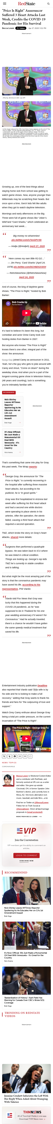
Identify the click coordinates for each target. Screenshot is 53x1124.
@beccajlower (22, 809)
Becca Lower (8, 28)
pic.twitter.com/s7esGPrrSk (27, 240)
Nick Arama (8, 961)
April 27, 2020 (37, 246)
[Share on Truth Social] (9, 756)
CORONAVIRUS (8, 766)
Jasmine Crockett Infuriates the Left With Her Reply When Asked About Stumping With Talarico (26, 1098)
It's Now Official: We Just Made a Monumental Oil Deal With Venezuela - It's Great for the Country (25, 955)
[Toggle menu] (4, 3)
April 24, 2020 (26, 277)
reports (33, 466)
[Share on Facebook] (15, 756)
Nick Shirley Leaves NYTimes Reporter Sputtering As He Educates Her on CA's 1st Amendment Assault (23, 910)
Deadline (42, 685)
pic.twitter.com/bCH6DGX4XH (30, 267)
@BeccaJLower (41, 802)
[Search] (48, 3)
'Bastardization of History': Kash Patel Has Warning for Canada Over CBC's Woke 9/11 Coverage (24, 1000)
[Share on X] (4, 756)
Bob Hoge (8, 916)
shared (14, 537)
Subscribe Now (26, 861)
